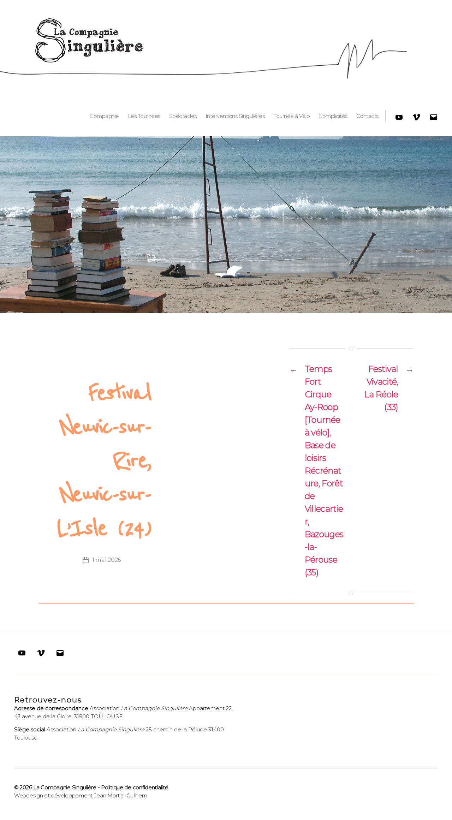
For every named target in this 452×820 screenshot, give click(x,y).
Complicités (333, 116)
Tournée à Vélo (291, 116)
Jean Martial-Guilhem (120, 795)
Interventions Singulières (235, 116)
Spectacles (183, 116)
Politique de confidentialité (134, 787)
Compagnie (104, 116)
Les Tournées (144, 116)
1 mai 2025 (106, 560)
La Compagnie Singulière (64, 787)
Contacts (367, 116)
